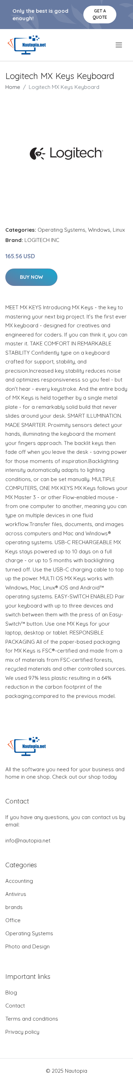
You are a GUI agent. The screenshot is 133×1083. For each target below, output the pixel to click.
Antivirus (15, 894)
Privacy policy (22, 1031)
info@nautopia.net (27, 840)
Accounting (19, 881)
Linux (119, 229)
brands (14, 907)
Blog (11, 992)
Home (12, 87)
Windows (99, 229)
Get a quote (100, 14)
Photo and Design (27, 946)
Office (13, 920)
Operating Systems (61, 229)
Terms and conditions (31, 1018)
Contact (15, 1005)
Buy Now (31, 277)
